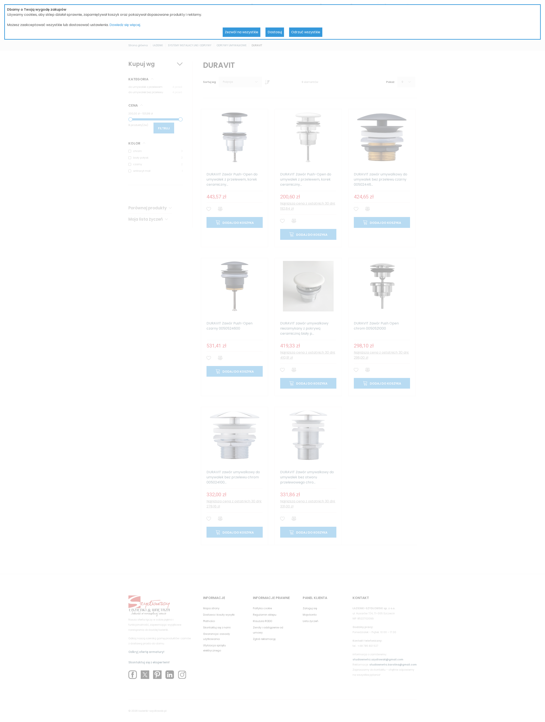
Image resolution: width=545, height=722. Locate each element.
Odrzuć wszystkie (305, 32)
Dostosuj (275, 32)
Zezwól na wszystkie (241, 32)
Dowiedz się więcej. (125, 24)
